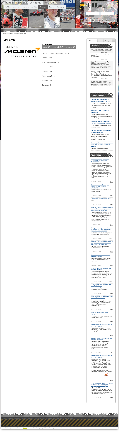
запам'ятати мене (93, 18)
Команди (43, 7)
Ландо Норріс (54, 53)
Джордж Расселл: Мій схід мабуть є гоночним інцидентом (101, 325)
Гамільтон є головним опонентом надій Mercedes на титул (100, 255)
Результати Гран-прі (39, 418)
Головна (9, 3)
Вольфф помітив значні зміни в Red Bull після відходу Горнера (101, 122)
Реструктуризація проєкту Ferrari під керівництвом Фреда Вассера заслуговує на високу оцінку (101, 384)
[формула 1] (93, 5)
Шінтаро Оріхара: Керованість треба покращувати (101, 131)
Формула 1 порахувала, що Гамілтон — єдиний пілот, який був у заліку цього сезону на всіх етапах (102, 209)
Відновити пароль (105, 20)
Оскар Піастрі (64, 53)
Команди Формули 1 (14, 33)
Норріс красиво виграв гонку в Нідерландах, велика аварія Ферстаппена (100, 160)
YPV (111, 352)
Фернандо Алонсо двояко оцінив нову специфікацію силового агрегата (102, 144)
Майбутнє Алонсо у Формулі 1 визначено (100, 111)
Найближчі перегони (12, 7)
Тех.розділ (17, 418)
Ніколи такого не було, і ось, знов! (101, 198)
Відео (71, 418)
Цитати (67, 418)
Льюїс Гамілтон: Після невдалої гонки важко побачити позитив (102, 297)
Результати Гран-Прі (29, 7)
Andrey (93, 81)
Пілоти (51, 7)
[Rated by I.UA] (7, 430)
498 (51, 85)
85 (51, 80)
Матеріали (21, 3)
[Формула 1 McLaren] (22, 53)
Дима (92, 49)
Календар (60, 7)
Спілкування (92, 41)
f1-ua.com (25, 428)
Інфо (100, 41)
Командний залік (50, 418)
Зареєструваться (91, 20)
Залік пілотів (60, 418)
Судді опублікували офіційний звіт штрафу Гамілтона (101, 269)
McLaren (23, 33)
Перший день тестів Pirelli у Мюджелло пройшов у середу (100, 100)
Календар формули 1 (27, 418)
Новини (5, 418)
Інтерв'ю (10, 418)
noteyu (93, 55)
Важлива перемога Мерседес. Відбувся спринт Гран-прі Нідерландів (100, 186)
